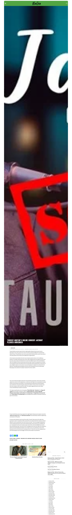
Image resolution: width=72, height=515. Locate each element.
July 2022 (50, 500)
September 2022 (52, 498)
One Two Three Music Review (54, 469)
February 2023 (51, 491)
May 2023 (51, 487)
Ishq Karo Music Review (37, 457)
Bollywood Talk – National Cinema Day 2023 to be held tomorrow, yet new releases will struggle (57, 473)
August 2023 (51, 483)
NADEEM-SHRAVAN (32, 438)
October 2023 (51, 481)
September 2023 (52, 482)
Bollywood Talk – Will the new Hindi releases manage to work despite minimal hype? (56, 463)
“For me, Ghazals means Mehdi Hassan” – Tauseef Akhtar (18, 458)
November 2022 (52, 495)
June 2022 (51, 502)
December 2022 (52, 494)
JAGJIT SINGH (13, 438)
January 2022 (51, 508)
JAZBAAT (18, 438)
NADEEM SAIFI (24, 438)
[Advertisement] (28, 374)
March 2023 (51, 490)
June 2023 (51, 486)
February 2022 (51, 507)
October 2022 (51, 496)
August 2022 (51, 499)
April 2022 (51, 504)
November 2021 (52, 511)
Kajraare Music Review (52, 466)
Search (64, 452)
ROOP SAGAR (39, 438)
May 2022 (51, 503)
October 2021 (51, 512)
